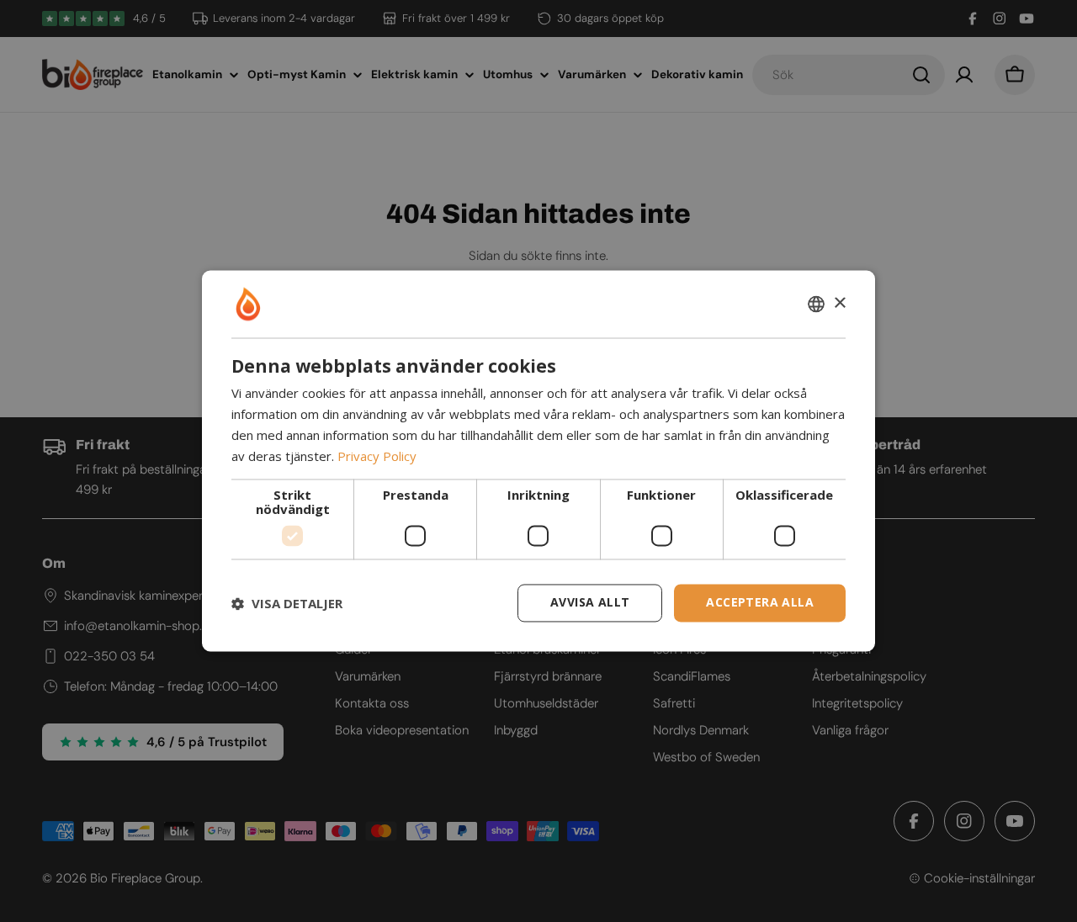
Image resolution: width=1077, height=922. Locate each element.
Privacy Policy (376, 456)
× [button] (839, 303)
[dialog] (538, 460)
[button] (286, 603)
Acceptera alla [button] (760, 603)
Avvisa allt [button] (589, 603)
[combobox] (816, 303)
